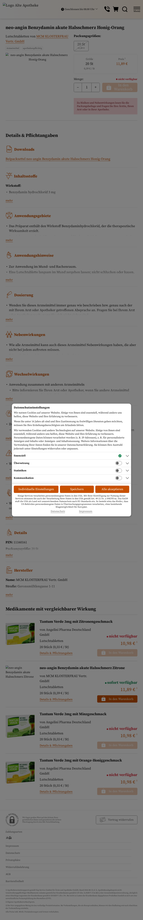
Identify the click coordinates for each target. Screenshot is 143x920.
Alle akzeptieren (112, 489)
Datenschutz (58, 511)
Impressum (85, 511)
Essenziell (20, 455)
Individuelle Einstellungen (36, 489)
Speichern (77, 489)
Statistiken (20, 470)
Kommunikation (24, 478)
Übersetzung (21, 463)
